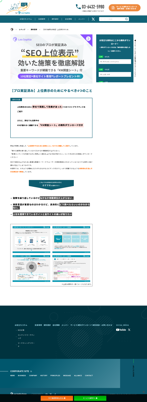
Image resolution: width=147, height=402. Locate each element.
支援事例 (41, 19)
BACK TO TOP (133, 371)
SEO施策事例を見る (55, 398)
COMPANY (33, 375)
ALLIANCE (78, 375)
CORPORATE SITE (19, 371)
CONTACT (89, 375)
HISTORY (43, 375)
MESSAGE (67, 375)
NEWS (12, 375)
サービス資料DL (89, 398)
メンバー (81, 19)
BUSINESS (22, 375)
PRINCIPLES (55, 375)
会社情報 (68, 19)
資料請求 (55, 19)
